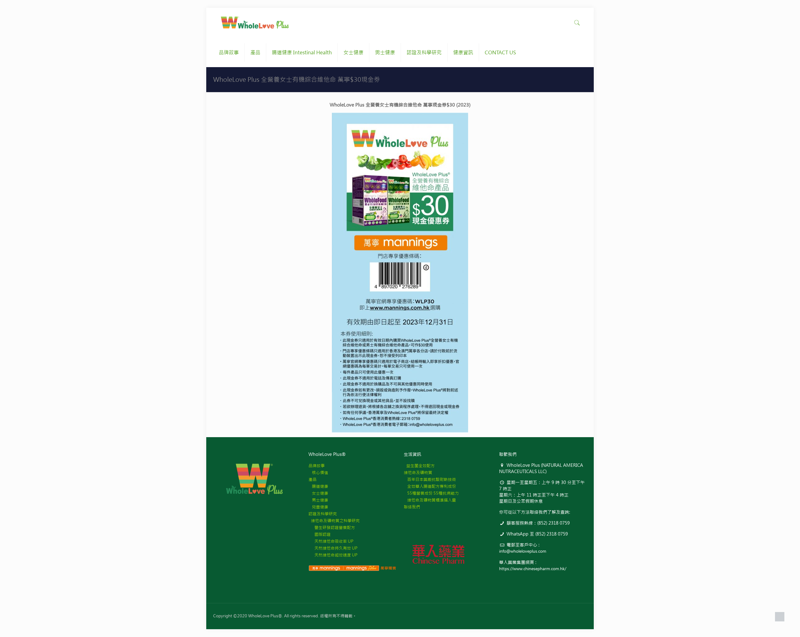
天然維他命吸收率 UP (330, 541)
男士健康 (318, 500)
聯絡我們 (412, 507)
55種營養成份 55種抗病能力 (431, 493)
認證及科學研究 (322, 513)
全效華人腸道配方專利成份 (430, 486)
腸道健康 (318, 486)
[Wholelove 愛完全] (255, 22)
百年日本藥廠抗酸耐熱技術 (430, 479)
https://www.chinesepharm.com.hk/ (532, 568)
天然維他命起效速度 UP (333, 555)
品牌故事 (316, 465)
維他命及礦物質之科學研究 (334, 520)
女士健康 (318, 493)
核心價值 (318, 472)
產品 (312, 479)
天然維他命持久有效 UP (333, 548)
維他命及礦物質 (418, 472)
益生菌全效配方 (419, 465)
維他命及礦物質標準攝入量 (430, 500)
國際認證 (319, 534)
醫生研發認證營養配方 (331, 527)
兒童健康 (318, 507)
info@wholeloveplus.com (522, 551)
